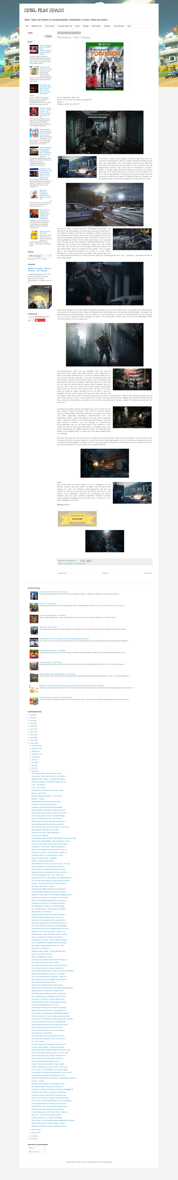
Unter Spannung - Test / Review (41, 1033)
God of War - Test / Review (48, 627)
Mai (33, 765)
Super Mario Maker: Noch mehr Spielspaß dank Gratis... (49, 965)
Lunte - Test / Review (38, 785)
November (35, 748)
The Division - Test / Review (40, 948)
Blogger (109, 1162)
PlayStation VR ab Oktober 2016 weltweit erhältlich (48, 914)
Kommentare (35, 1152)
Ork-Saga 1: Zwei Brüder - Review (42, 886)
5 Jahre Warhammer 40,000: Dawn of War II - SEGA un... (49, 1112)
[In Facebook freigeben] (88, 561)
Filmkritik (86, 26)
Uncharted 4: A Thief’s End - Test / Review (53, 592)
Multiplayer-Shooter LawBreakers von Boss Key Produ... (49, 872)
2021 (32, 729)
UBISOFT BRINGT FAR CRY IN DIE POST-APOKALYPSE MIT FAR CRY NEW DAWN (46, 50)
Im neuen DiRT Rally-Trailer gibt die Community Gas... (49, 1103)
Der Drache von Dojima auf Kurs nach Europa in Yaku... (49, 844)
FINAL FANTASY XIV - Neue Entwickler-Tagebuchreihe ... (50, 1106)
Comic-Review (50, 26)
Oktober (34, 751)
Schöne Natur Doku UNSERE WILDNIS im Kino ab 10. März (51, 1050)
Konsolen (79, 563)
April (33, 768)
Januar (34, 1132)
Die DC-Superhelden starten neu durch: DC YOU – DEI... (50, 1053)
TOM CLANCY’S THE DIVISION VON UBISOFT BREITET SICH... (52, 988)
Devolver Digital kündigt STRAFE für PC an (45, 1061)
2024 (32, 720)
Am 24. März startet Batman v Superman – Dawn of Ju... (49, 976)
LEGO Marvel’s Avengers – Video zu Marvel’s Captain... (49, 940)
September (35, 754)
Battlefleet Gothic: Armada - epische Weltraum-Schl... (48, 951)
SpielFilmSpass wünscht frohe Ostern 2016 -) (46, 802)
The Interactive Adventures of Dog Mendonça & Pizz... (49, 1075)
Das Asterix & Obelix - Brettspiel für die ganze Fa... (47, 1086)
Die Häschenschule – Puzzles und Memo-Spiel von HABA (50, 1016)
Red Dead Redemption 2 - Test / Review (53, 650)
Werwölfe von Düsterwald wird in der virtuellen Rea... (48, 920)
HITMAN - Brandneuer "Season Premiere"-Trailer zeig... (49, 1067)
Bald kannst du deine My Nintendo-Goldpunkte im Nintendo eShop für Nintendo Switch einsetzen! (72, 686)
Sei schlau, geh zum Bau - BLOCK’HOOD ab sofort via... (49, 960)
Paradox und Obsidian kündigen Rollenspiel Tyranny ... (49, 900)
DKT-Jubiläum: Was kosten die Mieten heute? (46, 773)
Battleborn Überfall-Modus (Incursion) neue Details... (48, 974)
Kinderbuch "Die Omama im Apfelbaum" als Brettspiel (48, 1092)
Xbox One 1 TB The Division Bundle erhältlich (46, 1115)
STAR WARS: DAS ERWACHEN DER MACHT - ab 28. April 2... (52, 1072)
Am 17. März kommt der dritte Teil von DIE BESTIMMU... (49, 926)
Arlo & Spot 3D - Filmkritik (39, 835)
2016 (32, 743)
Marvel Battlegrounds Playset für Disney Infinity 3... (48, 824)
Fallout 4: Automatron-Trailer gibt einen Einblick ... (47, 937)
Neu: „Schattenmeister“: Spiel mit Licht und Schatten (48, 909)
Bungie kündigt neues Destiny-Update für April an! (47, 866)
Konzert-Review (119, 26)
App (27, 26)
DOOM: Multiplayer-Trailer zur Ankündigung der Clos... (49, 1002)
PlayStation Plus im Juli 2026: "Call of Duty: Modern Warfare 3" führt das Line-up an (45, 172)
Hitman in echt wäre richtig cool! (41, 954)
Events (77, 26)
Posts (33, 1148)
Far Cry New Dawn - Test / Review (51, 662)
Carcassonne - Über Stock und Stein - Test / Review (48, 776)
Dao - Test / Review (37, 1041)
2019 (32, 735)
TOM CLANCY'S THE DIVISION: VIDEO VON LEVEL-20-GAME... (52, 1019)
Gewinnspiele (96, 26)
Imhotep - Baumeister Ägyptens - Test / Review (46, 796)
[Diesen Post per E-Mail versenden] (81, 561)
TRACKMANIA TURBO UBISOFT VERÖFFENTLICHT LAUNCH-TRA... (54, 838)
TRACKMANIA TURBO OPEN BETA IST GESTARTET (48, 889)
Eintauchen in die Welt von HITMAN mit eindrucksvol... (49, 979)
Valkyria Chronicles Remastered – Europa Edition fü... (49, 1010)
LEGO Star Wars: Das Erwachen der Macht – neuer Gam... (50, 827)
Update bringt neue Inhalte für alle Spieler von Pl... (48, 991)
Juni (33, 762)
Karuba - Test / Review (38, 793)
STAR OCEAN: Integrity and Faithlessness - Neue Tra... (49, 850)
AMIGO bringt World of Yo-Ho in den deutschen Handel (49, 1024)
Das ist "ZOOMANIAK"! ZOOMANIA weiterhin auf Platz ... (49, 943)
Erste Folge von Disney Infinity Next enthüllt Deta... (48, 1109)
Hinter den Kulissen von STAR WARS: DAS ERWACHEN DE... (51, 878)
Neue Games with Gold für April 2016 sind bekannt (48, 821)
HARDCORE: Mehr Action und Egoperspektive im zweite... (50, 928)
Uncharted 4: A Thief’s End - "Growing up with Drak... (48, 903)
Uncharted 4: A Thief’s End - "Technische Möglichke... (48, 847)
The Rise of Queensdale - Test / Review (53, 615)
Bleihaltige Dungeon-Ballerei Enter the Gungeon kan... (49, 993)
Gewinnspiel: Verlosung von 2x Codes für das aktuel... (49, 1007)
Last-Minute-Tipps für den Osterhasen (43, 804)
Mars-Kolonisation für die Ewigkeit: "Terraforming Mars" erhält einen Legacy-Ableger (46, 151)
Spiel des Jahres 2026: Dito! (45, 232)
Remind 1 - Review (37, 1081)
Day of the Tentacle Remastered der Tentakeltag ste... (48, 1022)
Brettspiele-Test (37, 26)
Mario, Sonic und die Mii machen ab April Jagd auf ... (48, 1030)
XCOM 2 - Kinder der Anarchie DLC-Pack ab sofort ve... (49, 883)
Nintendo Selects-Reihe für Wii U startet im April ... (47, 985)
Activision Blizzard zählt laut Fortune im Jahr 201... (47, 1058)
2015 (32, 1136)
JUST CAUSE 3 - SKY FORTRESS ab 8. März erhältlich (49, 1070)
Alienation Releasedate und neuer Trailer (45, 1005)
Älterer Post (148, 573)
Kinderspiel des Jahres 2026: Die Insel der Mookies (45, 131)
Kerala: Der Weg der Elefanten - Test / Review (46, 818)
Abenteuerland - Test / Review (41, 912)
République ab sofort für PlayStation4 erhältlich (46, 807)
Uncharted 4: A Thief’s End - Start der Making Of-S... (48, 999)
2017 (32, 740)
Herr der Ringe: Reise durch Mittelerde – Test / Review (57, 674)
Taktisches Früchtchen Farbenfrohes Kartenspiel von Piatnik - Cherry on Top (46, 195)
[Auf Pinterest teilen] (90, 561)
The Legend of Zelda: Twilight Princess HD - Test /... (48, 945)
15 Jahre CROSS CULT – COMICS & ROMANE (46, 1118)
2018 (32, 737)
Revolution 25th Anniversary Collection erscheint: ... (48, 1036)
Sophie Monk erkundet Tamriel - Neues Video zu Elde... (49, 813)
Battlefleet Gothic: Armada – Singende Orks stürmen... (49, 779)
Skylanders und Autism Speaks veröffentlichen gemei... (49, 1126)
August (34, 757)
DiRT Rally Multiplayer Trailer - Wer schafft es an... (47, 875)
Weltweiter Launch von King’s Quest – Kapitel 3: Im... (48, 931)
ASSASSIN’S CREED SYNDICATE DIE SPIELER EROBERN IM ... (53, 1089)
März (33, 771)
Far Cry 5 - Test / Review (48, 604)
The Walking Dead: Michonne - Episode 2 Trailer (47, 790)
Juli (33, 760)
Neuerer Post (62, 573)
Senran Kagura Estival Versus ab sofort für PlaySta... (48, 816)
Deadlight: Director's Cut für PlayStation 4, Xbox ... (47, 855)
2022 (32, 726)
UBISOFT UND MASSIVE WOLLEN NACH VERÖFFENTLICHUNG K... (54, 1078)
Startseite (105, 573)
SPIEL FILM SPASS (44, 10)
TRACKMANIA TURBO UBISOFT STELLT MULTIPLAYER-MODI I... (53, 971)
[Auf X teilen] (86, 561)
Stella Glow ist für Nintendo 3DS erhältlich (45, 962)
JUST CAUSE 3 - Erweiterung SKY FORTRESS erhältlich (50, 1013)
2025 (32, 718)
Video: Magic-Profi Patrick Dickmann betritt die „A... (48, 968)
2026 (32, 715)
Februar (34, 1130)
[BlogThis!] (83, 561)
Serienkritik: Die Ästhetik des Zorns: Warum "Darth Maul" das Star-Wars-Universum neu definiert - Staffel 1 (41, 90)
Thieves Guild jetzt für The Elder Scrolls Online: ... (47, 1027)
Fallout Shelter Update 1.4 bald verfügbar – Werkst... (48, 1123)
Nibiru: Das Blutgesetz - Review (41, 957)
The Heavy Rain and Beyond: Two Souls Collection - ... (49, 1039)
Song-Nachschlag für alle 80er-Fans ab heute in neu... (49, 1095)
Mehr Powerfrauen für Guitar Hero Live (44, 982)
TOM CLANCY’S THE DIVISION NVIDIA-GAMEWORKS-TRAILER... (53, 1120)
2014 (32, 1139)
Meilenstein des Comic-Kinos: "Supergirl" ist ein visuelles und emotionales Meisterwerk (45, 214)
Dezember (35, 745)
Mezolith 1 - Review (37, 799)
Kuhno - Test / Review (38, 787)
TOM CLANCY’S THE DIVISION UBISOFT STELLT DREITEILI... (52, 1101)
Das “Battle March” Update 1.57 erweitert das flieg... (48, 906)
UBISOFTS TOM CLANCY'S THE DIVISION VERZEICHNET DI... (52, 895)
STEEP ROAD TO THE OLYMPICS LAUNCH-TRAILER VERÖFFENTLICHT (64, 639)
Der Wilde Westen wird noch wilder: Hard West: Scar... (49, 1055)
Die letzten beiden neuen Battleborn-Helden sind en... (49, 1044)
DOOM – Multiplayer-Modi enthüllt (42, 861)
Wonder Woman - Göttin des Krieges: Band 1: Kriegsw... (49, 934)
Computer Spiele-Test (65, 26)
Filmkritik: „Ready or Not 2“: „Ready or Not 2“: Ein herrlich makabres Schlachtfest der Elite (45, 112)
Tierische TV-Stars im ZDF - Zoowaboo (44, 858)
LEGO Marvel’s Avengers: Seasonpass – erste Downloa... (50, 897)
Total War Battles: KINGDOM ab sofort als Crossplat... (48, 810)
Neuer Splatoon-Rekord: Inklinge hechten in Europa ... (49, 996)
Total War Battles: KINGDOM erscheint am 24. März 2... (49, 892)
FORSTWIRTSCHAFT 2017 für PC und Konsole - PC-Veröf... (51, 864)
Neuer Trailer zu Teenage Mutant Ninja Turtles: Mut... (48, 869)
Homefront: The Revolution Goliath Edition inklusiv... (48, 1084)
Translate (44, 259)
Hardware (107, 26)
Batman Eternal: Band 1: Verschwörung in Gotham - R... (49, 852)
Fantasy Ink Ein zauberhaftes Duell (46, 68)
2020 (32, 732)
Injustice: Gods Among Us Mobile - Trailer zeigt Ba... (48, 1064)
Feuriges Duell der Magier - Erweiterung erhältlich (47, 1047)
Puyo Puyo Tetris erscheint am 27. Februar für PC (56, 697)
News (129, 26)
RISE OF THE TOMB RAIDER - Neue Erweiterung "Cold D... (51, 841)
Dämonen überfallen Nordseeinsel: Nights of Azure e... (49, 782)
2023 (32, 723)
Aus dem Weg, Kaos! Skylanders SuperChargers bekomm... (51, 881)
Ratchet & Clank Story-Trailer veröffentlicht (45, 833)
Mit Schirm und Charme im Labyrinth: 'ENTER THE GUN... (50, 1098)
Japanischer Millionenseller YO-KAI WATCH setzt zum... (49, 923)
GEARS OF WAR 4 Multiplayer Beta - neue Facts (47, 917)
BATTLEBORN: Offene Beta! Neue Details (45, 830)
